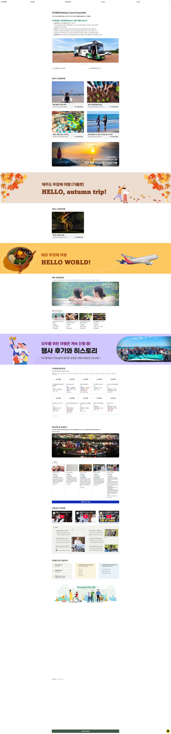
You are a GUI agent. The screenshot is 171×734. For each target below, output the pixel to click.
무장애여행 (32, 2)
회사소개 (103, 2)
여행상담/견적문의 (85, 731)
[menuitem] (57, 310)
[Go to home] (3, 2)
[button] (169, 2)
